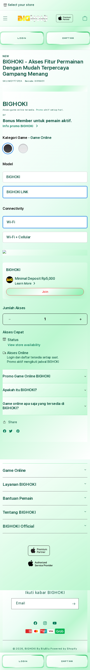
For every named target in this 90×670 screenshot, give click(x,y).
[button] (5, 18)
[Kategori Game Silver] (23, 148)
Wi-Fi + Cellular (18, 237)
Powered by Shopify (63, 648)
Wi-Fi (11, 222)
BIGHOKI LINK (17, 192)
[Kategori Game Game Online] (8, 148)
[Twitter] (12, 432)
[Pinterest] (19, 432)
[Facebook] (6, 432)
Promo (39, 109)
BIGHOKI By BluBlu (37, 648)
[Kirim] (73, 603)
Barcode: (29, 81)
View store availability (24, 345)
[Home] (32, 18)
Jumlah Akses (14, 308)
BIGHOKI (13, 177)
